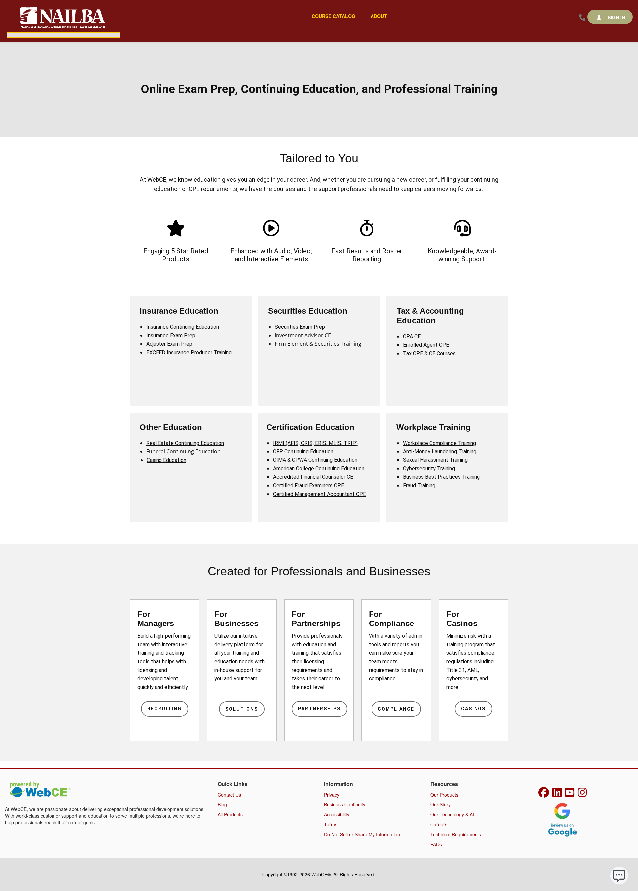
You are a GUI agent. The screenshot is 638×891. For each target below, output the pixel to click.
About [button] (379, 16)
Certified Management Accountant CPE (319, 494)
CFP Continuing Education (303, 451)
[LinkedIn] (557, 794)
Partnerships (319, 708)
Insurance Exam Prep (170, 335)
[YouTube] (569, 794)
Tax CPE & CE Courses (429, 353)
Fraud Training (419, 485)
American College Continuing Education (318, 468)
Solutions (241, 709)
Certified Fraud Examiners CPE (308, 485)
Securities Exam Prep (300, 327)
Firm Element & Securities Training (318, 343)
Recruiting (164, 708)
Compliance (396, 709)
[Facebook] (543, 794)
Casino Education (166, 460)
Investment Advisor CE (303, 335)
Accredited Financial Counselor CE (313, 477)
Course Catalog (333, 16)
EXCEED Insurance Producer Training (189, 352)
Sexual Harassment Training (435, 460)
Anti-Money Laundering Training (439, 451)
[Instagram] (582, 794)
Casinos (473, 708)
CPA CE (412, 336)
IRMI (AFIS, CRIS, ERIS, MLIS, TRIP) (315, 443)
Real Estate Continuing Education (185, 443)
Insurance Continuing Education (182, 327)
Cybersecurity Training (429, 468)
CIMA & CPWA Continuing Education (315, 460)
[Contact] (582, 18)
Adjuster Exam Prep (169, 344)
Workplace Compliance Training (439, 443)
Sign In (615, 17)
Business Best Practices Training (441, 477)
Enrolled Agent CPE (426, 345)
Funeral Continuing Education (183, 451)
